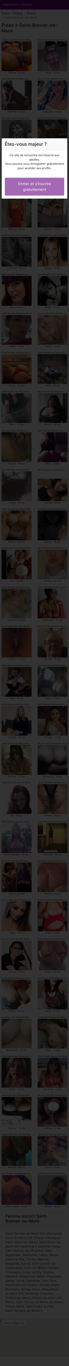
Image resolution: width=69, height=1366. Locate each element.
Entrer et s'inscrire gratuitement (34, 186)
